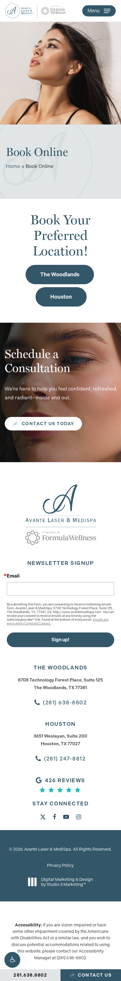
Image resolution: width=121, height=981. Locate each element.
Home (13, 166)
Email (13, 576)
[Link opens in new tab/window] (43, 816)
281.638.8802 (30, 975)
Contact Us (94, 975)
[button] (12, 960)
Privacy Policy (60, 865)
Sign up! (60, 639)
